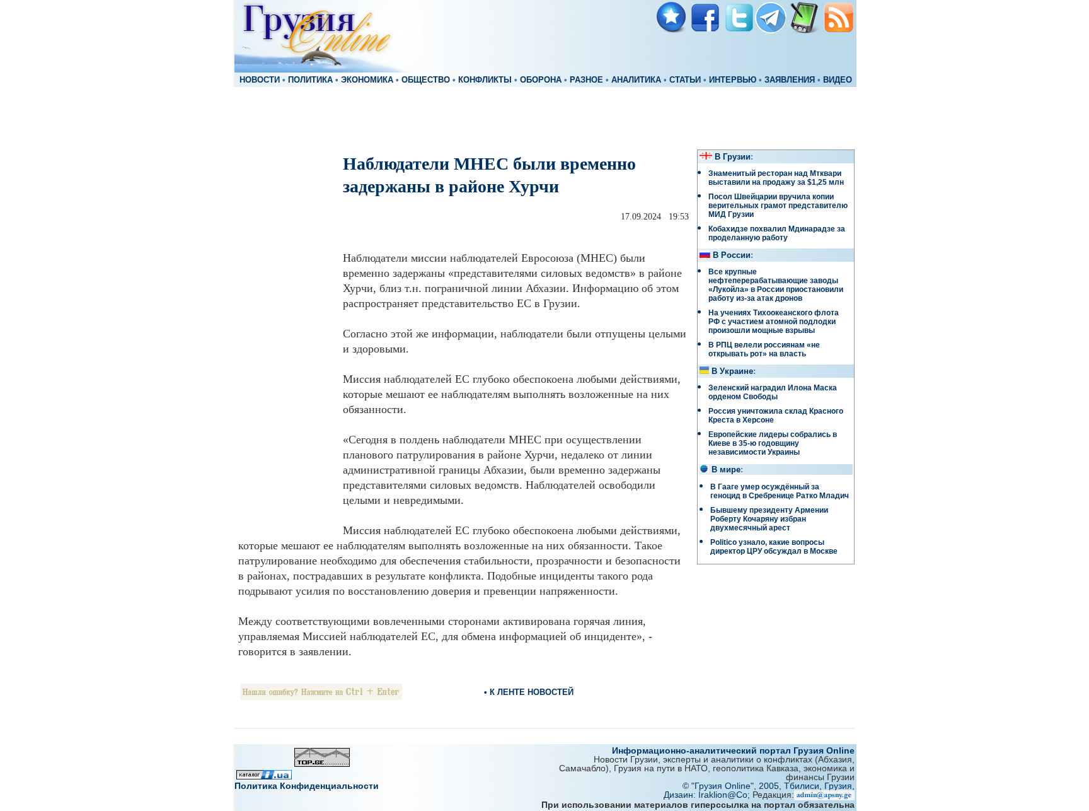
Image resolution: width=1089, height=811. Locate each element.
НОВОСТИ (259, 80)
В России (732, 255)
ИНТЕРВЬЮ (732, 80)
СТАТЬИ (685, 80)
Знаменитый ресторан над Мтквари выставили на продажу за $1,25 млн (776, 178)
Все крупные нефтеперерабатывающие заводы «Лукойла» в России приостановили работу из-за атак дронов (775, 285)
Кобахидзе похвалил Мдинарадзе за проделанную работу (776, 233)
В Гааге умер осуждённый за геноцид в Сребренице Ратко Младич (779, 491)
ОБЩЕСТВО (425, 80)
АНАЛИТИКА (636, 80)
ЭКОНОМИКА (367, 80)
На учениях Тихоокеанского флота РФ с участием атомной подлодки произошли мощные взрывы (773, 321)
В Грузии (733, 157)
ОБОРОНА (541, 80)
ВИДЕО (837, 80)
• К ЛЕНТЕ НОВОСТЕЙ (528, 692)
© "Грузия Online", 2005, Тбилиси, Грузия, (769, 786)
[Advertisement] (544, 117)
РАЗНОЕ (586, 80)
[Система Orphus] (321, 696)
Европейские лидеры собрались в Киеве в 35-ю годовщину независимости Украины (772, 443)
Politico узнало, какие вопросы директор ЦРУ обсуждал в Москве (774, 547)
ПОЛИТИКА (310, 80)
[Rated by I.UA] (264, 776)
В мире (726, 469)
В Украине (732, 371)
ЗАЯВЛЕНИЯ (789, 80)
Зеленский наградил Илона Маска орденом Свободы (772, 392)
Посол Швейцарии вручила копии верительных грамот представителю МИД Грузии (778, 205)
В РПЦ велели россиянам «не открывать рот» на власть (764, 349)
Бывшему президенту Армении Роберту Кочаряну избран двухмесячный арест (769, 519)
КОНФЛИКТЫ (485, 80)
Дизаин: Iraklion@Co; (708, 795)
